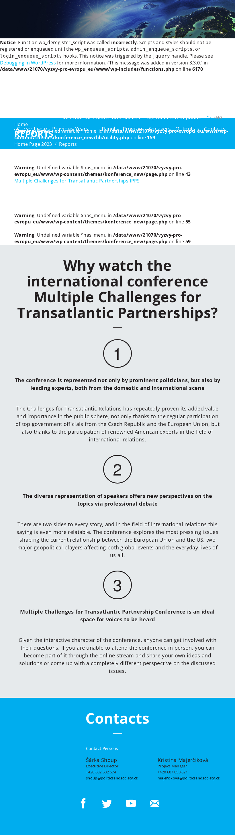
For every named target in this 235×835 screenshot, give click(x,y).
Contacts (215, 128)
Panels (110, 128)
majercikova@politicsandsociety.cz (189, 778)
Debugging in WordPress (28, 63)
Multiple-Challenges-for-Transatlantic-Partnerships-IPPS (77, 181)
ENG (218, 117)
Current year (32, 128)
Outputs (186, 128)
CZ (209, 117)
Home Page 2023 (33, 144)
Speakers (159, 128)
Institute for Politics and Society (101, 117)
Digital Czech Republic (173, 117)
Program (133, 128)
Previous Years (70, 128)
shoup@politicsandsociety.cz (112, 778)
